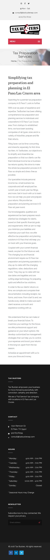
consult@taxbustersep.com (26, 13)
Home (13, 61)
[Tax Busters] (25, 29)
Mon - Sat (26, 9)
